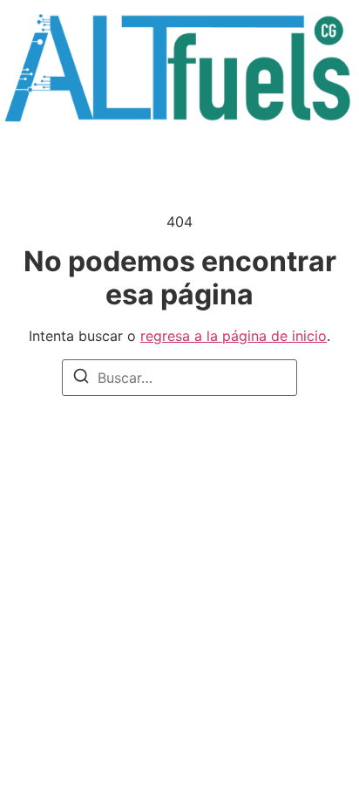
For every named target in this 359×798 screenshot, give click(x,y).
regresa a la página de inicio (233, 335)
